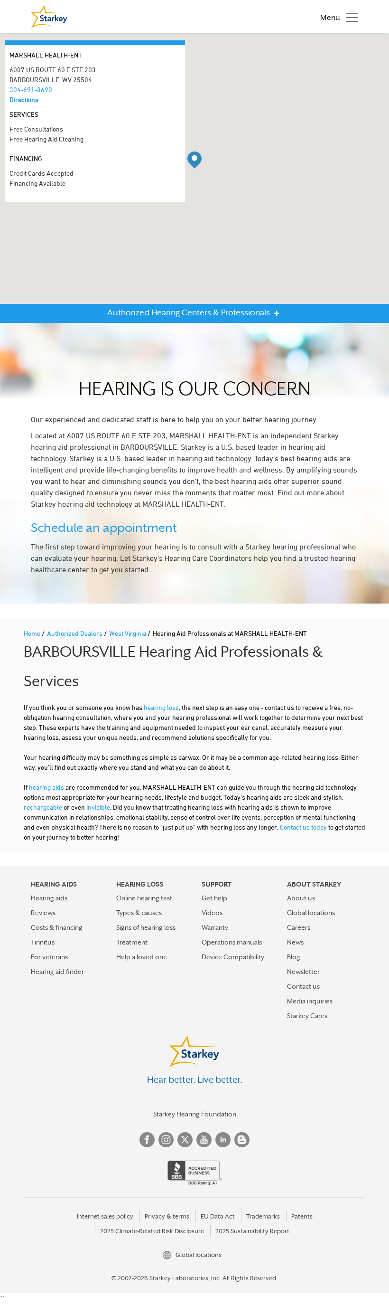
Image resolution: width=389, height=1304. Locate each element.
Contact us (303, 986)
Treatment (132, 942)
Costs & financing (57, 927)
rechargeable (43, 807)
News (295, 942)
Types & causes (139, 913)
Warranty (215, 927)
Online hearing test (144, 898)
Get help (214, 898)
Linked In (223, 1139)
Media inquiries (310, 1001)
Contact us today (303, 827)
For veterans (49, 957)
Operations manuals (232, 942)
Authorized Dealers (75, 633)
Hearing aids (49, 898)
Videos (212, 913)
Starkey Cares (307, 1016)
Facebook (147, 1139)
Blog (293, 957)
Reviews (43, 913)
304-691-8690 (30, 89)
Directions (23, 99)
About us (301, 898)
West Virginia (128, 633)
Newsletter (303, 971)
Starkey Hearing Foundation (194, 1114)
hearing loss (161, 707)
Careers (298, 927)
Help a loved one (141, 957)
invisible (98, 807)
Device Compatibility (233, 957)
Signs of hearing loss (146, 927)
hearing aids (46, 787)
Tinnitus (43, 942)
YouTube (204, 1139)
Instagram (166, 1139)
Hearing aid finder (57, 971)
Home (33, 633)
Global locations (311, 913)
